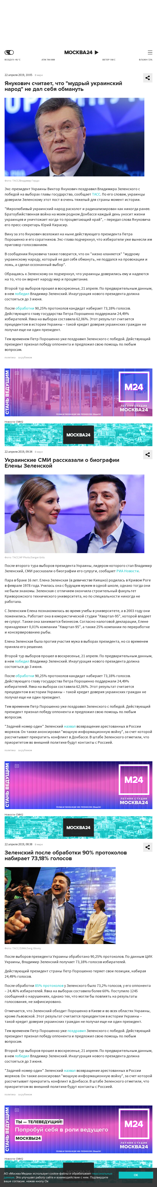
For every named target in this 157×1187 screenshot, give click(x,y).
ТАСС (96, 194)
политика (10, 357)
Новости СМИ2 (14, 421)
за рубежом (25, 357)
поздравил (76, 1031)
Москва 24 (78, 52)
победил (22, 294)
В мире (39, 75)
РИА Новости (127, 571)
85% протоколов (49, 985)
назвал (70, 726)
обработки (25, 308)
